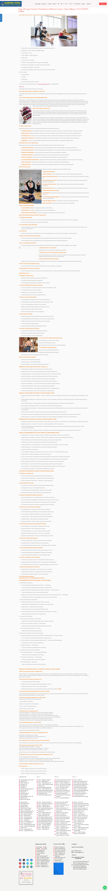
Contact (88, 3)
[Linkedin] (24, 867)
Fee (58, 3)
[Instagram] (24, 860)
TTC (61, 3)
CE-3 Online (77, 3)
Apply (54, 3)
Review (50, 3)
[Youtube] (20, 867)
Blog (83, 3)
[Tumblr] (24, 863)
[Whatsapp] (31, 863)
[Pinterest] (20, 863)
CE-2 (71, 3)
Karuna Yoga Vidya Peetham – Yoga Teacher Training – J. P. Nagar (26, 875)
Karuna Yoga (37, 3)
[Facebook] (20, 860)
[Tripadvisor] (27, 867)
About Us (44, 3)
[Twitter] (27, 860)
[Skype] (27, 863)
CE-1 (66, 3)
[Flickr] (31, 860)
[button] (105, 888)
